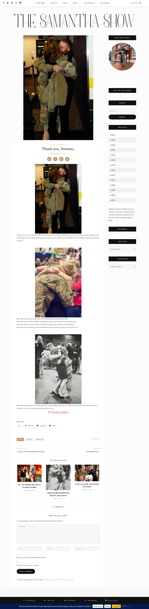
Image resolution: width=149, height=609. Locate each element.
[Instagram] (16, 3)
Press (65, 3)
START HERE (40, 3)
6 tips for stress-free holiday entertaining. (31, 451)
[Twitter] (7, 3)
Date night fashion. (92, 451)
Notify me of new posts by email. (28, 565)
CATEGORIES (89, 3)
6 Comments (96, 439)
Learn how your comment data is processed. (59, 580)
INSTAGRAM (105, 3)
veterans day (39, 439)
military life (62, 144)
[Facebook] (3, 3)
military (52, 144)
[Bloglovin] (20, 3)
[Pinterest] (11, 3)
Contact (54, 3)
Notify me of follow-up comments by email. (31, 557)
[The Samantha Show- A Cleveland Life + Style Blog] (74, 20)
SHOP (75, 3)
